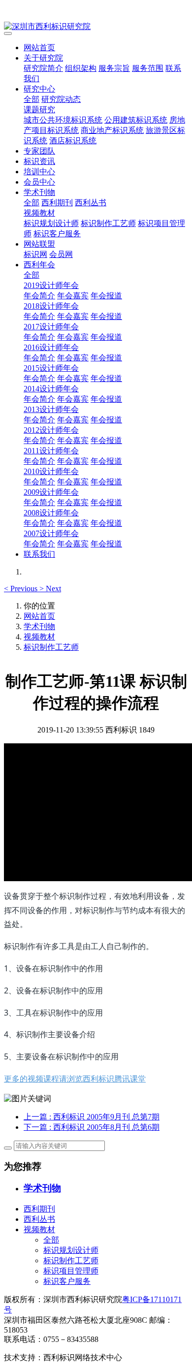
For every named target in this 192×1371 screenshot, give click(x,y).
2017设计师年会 (51, 326)
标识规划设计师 (51, 223)
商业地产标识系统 (112, 130)
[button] (21, 588)
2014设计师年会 (51, 388)
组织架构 (80, 68)
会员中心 (39, 182)
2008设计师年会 (51, 513)
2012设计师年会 (51, 430)
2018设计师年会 (51, 306)
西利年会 (39, 264)
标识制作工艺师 (108, 223)
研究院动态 (61, 99)
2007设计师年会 (51, 533)
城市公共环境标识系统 (63, 120)
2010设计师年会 (51, 471)
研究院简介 (43, 68)
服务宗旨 (114, 68)
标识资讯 (39, 161)
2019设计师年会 (51, 285)
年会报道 (106, 295)
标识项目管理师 (70, 1271)
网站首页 (39, 47)
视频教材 (39, 213)
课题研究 (39, 109)
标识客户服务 (57, 233)
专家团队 (39, 151)
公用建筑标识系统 (135, 120)
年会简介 (39, 295)
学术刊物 (39, 192)
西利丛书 (90, 202)
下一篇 (92, 1127)
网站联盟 (39, 244)
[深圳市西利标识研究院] (96, 27)
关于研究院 (43, 58)
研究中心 (39, 89)
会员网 (61, 254)
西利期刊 (57, 202)
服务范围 (147, 68)
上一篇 (92, 1117)
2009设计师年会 (51, 492)
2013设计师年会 (51, 409)
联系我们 (39, 554)
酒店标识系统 (72, 140)
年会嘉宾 (73, 295)
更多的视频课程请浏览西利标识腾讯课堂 (75, 1078)
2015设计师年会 (51, 368)
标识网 (35, 254)
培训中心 (39, 171)
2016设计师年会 (51, 347)
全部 (31, 99)
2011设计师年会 (51, 450)
